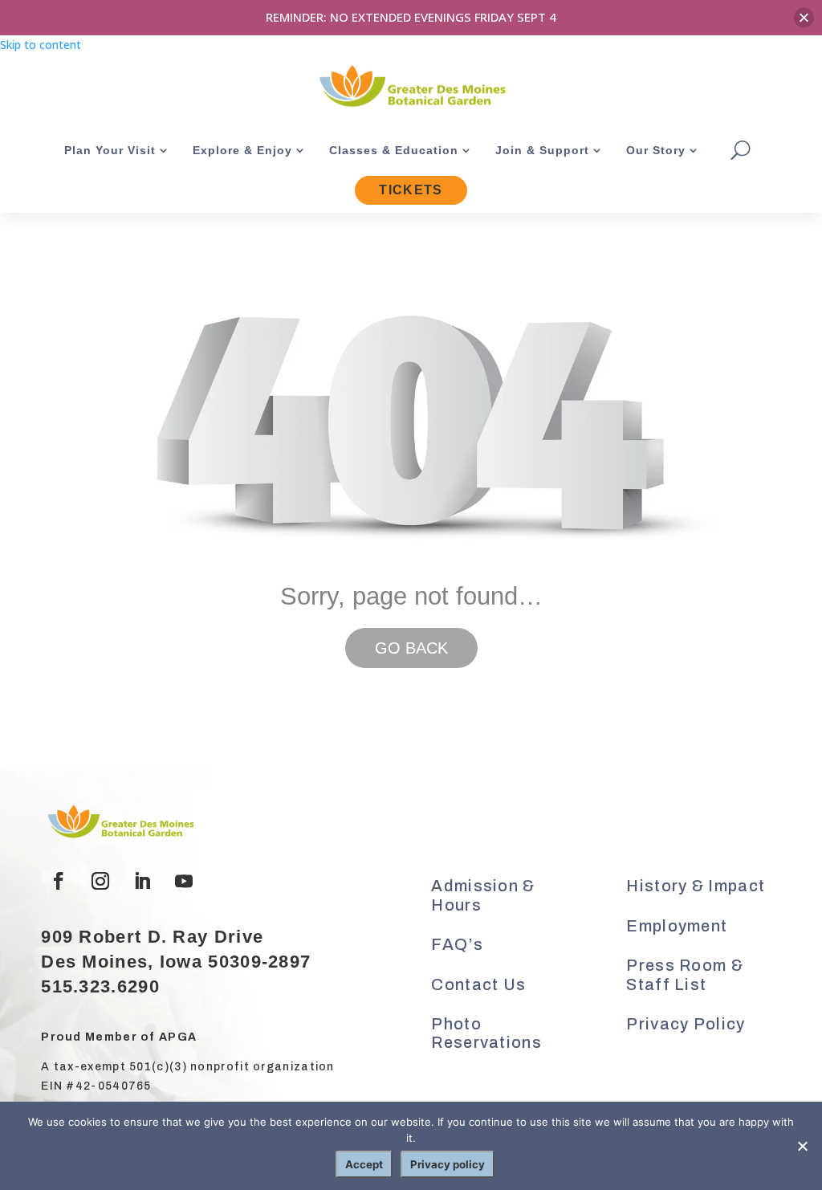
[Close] (804, 17)
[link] (411, 88)
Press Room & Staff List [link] (684, 974)
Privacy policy (447, 1164)
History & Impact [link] (695, 886)
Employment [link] (676, 926)
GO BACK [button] (411, 648)
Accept (364, 1164)
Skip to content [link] (40, 44)
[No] (802, 1146)
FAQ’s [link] (457, 944)
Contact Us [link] (478, 984)
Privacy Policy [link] (685, 1024)
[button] (58, 881)
